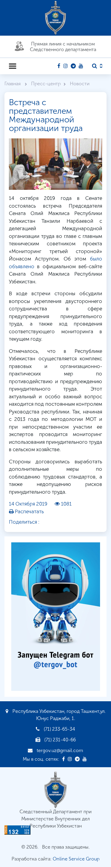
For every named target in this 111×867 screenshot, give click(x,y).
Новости (79, 83)
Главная (13, 83)
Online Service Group (76, 859)
